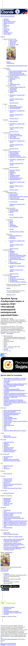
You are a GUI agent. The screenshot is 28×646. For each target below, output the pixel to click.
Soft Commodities (14, 226)
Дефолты (12, 171)
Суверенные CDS (14, 154)
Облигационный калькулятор (17, 256)
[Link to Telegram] (4, 593)
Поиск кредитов (14, 121)
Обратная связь (7, 608)
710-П (5, 467)
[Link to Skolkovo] (8, 604)
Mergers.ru (6, 577)
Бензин (11, 223)
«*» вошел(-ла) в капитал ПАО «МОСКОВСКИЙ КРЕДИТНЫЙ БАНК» (14, 390)
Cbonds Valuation (8, 419)
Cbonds (11, 318)
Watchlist (6, 31)
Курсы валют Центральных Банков (18, 196)
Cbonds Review (7, 501)
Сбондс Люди (7, 34)
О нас (5, 511)
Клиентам (6, 610)
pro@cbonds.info (5, 569)
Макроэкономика (14, 210)
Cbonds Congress (18, 536)
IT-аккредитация (8, 527)
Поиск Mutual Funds (15, 138)
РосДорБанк (10, 333)
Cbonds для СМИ (14, 44)
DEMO (8, 288)
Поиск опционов (14, 153)
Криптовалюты (13, 195)
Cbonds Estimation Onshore (10, 418)
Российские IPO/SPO (15, 108)
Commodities (13, 225)
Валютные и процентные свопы (18, 157)
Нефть (11, 222)
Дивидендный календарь (16, 106)
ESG (11, 81)
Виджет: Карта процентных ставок (12, 488)
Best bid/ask (6, 25)
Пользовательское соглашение (11, 611)
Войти (2, 16)
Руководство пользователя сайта (12, 516)
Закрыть (3, 36)
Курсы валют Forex (14, 197)
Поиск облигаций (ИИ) (10, 21)
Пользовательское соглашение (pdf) (13, 612)
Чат (10, 260)
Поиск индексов (14, 193)
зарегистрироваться (12, 639)
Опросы (12, 92)
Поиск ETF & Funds (15, 134)
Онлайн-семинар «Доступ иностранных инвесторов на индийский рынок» (14, 539)
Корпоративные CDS (15, 155)
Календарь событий (15, 170)
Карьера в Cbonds (8, 515)
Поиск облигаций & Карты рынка (18, 71)
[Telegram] (3, 355)
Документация (13, 280)
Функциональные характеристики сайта (14, 518)
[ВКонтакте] (1, 355)
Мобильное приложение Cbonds (18, 255)
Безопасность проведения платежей (13, 512)
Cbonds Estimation (8, 417)
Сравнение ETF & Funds (16, 135)
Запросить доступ (11, 294)
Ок (1, 637)
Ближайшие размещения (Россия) (18, 75)
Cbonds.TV (3, 356)
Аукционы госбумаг (15, 175)
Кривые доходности (9, 23)
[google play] (14, 587)
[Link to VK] (4, 597)
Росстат (11, 212)
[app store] (5, 587)
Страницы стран (14, 209)
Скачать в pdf (7, 519)
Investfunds (6, 573)
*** (4, 348)
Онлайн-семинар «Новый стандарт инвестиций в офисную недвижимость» (14, 544)
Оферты (12, 174)
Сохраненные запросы (15, 258)
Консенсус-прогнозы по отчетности (13, 484)
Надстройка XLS (8, 32)
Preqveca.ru (6, 580)
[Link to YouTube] (4, 595)
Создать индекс (7, 481)
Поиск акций (13, 105)
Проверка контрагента (15, 263)
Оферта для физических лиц (11, 522)
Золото (5, 27)
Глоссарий (12, 46)
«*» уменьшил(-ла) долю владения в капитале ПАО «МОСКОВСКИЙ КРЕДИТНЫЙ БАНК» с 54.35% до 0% (15, 385)
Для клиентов (7, 510)
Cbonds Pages (13, 89)
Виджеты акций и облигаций (17, 259)
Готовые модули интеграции (17, 279)
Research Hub (13, 42)
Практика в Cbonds (8, 514)
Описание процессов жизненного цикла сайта (15, 520)
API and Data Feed (14, 276)
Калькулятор (7, 532)
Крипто (6, 28)
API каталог (13, 277)
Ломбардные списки (15, 84)
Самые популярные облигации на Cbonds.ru (15, 430)
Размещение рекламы (9, 607)
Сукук (11, 83)
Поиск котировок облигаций (17, 73)
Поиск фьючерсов (15, 151)
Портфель (6, 19)
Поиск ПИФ (13, 137)
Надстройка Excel (8, 456)
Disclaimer (6, 614)
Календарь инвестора (15, 179)
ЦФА (5, 24)
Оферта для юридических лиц (11, 523)
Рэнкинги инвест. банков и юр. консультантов (15, 421)
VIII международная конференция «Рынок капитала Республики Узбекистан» (14, 548)
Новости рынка (13, 40)
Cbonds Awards (13, 91)
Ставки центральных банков (17, 199)
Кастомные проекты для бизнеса (18, 281)
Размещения (13, 172)
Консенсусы (7, 20)
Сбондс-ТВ (6, 30)
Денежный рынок (14, 176)
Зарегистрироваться (9, 16)
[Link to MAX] (4, 598)
